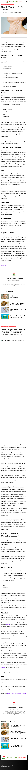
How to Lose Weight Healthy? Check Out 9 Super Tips (17, 316)
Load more (14, 321)
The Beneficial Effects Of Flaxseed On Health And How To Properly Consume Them (18, 303)
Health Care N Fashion (9, 12)
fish (2, 195)
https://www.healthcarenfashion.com (14, 280)
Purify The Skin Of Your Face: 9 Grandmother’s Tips (18, 296)
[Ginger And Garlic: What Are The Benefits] (5, 310)
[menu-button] (2, 2)
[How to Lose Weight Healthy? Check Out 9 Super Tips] (5, 316)
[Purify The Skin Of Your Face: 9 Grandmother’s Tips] (5, 296)
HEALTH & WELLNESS (5, 4)
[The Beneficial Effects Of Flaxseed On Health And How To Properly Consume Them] (5, 303)
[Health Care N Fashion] (2, 12)
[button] (26, 2)
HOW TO (12, 4)
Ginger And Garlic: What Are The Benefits (18, 309)
